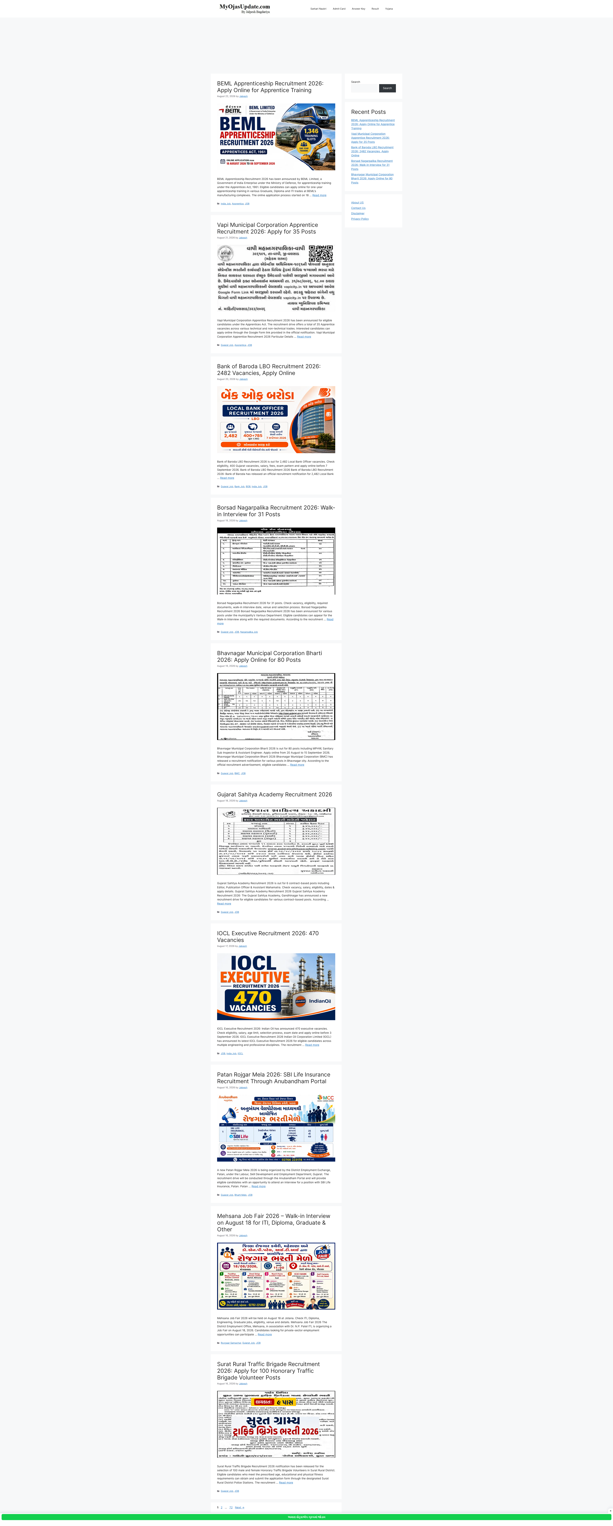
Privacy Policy (360, 218)
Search (355, 81)
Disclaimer (357, 213)
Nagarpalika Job (249, 632)
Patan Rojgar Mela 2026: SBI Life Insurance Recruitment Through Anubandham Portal (273, 1077)
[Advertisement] (306, 44)
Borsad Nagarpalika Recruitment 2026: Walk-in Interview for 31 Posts (276, 510)
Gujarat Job (227, 345)
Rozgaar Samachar (231, 1342)
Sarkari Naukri (318, 8)
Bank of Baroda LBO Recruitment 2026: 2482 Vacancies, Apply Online (269, 369)
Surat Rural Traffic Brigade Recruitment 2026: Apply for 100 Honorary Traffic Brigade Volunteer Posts (268, 1371)
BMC (237, 773)
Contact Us (358, 208)
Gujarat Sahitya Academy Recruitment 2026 (274, 794)
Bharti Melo (241, 1195)
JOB (247, 203)
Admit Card (339, 8)
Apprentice (238, 203)
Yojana (389, 8)
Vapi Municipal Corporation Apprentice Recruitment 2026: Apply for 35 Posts (267, 228)
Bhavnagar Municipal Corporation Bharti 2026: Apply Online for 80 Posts (269, 656)
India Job (226, 203)
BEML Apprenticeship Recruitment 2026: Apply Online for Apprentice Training (270, 86)
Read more (319, 195)
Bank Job (240, 486)
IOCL (240, 1053)
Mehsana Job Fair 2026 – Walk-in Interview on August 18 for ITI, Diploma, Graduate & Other (273, 1222)
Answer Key (358, 8)
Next (239, 1507)
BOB (248, 486)
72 (231, 1507)
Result (375, 8)
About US (357, 202)
